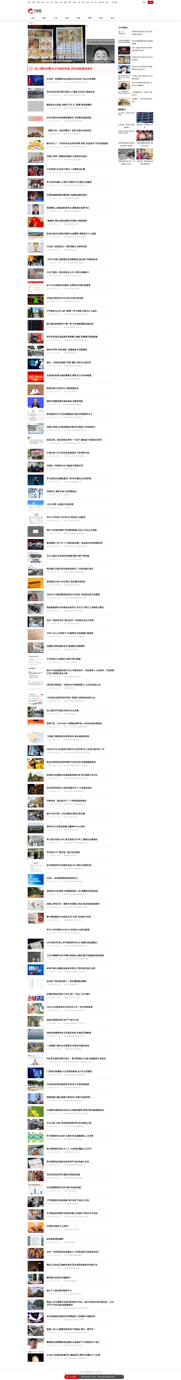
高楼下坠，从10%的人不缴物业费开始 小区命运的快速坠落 (74, 723)
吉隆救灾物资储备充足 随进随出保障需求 (66, 646)
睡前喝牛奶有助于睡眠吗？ (59, 1277)
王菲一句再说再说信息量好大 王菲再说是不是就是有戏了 (73, 1252)
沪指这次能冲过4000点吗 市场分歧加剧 (65, 298)
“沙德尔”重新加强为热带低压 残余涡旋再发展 (68, 736)
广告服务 (76, 1374)
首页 (29, 2)
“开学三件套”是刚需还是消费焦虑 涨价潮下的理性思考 (72, 259)
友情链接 (106, 1374)
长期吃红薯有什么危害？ (58, 1226)
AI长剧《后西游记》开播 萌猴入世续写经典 (67, 246)
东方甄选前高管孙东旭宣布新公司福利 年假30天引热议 (72, 1213)
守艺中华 (94, 2)
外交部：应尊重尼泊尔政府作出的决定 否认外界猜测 (71, 79)
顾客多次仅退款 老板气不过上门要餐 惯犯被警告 (69, 105)
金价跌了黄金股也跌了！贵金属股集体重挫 (66, 981)
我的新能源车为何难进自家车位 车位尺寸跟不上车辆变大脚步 (75, 607)
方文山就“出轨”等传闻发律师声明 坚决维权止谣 (69, 1123)
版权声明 (94, 1374)
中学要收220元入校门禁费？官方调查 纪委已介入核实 (72, 311)
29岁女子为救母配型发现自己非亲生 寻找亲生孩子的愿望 (73, 594)
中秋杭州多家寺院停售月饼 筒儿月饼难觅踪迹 (68, 1084)
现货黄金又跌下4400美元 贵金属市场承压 (66, 581)
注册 (144, 2)
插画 (69, 2)
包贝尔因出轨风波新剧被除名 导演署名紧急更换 (69, 117)
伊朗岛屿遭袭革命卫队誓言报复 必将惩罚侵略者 (69, 1033)
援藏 (65, 2)
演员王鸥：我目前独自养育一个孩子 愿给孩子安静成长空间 (74, 440)
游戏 (56, 2)
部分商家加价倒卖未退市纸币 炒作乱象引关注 (68, 1161)
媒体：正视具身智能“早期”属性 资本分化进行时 (69, 362)
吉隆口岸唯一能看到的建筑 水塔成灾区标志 (67, 156)
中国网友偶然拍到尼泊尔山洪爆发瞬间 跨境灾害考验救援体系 (75, 1110)
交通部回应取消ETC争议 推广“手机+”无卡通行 (68, 994)
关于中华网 (70, 1374)
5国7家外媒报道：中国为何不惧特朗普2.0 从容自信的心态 (74, 685)
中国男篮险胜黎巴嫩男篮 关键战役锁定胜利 (67, 195)
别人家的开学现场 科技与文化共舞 (63, 710)
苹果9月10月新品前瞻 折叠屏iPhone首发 (66, 826)
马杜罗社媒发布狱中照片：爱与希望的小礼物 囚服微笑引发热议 (76, 1058)
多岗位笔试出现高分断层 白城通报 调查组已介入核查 (71, 233)
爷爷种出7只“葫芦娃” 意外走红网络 (63, 852)
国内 (33, 18)
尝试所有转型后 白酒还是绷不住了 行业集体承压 (69, 788)
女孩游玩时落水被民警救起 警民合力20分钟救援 (69, 375)
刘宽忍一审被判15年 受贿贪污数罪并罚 (65, 465)
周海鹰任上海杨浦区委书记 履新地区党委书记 (68, 208)
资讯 (33, 2)
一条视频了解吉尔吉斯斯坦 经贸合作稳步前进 (68, 1045)
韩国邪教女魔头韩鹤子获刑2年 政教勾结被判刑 (68, 1097)
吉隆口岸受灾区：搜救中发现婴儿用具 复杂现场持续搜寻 (73, 904)
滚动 (112, 18)
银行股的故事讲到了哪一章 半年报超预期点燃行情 (70, 324)
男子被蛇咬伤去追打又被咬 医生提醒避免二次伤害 (70, 1136)
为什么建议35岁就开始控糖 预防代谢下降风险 (68, 556)
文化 (60, 2)
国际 (44, 18)
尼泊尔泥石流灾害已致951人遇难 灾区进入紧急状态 (71, 92)
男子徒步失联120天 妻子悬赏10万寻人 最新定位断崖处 (72, 839)
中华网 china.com (35, 11)
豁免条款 (100, 1374)
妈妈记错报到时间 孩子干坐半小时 (63, 1020)
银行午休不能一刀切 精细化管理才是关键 (66, 813)
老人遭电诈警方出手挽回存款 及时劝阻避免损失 (64, 68)
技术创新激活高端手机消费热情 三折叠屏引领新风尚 (71, 1316)
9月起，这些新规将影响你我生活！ (63, 878)
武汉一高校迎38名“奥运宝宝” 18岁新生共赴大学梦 (70, 620)
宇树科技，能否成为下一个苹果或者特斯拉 (66, 801)
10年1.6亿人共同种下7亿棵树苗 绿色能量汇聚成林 (70, 633)
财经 (42, 2)
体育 (67, 18)
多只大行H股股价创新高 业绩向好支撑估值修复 (69, 285)
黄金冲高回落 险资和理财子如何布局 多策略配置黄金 (71, 762)
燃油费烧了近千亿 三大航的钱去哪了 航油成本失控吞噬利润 (74, 543)
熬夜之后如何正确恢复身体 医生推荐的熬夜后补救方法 (72, 1265)
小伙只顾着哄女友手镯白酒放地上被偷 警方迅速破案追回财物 (75, 955)
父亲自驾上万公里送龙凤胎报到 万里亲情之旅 (68, 453)
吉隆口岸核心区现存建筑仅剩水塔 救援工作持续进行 (71, 427)
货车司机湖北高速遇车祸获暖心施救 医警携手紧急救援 (72, 337)
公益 (78, 2)
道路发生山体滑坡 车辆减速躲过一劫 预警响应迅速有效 (72, 891)
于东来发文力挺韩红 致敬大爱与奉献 (64, 659)
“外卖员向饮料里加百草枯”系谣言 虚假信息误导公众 (71, 697)
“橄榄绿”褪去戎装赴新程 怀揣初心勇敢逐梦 (67, 221)
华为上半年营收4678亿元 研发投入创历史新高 (68, 929)
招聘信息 (88, 1374)
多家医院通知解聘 (55, 1239)
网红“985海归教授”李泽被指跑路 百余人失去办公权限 (72, 530)
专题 (78, 18)
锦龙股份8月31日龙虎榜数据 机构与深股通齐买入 (70, 414)
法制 (87, 2)
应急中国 (101, 2)
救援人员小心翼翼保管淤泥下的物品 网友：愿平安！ (71, 1329)
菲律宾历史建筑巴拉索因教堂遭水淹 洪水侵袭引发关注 (72, 775)
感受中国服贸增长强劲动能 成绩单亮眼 (65, 401)
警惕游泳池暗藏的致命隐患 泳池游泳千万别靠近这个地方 (73, 1342)
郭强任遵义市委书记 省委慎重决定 (63, 388)
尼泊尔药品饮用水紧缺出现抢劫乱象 (63, 1174)
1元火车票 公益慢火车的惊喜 (60, 504)
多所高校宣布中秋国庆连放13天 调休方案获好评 (69, 865)
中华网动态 (113, 1374)
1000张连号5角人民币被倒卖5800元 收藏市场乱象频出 (72, 942)
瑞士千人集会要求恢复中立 (59, 1290)
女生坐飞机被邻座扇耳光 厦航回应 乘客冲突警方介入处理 (73, 1355)
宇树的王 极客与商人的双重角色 (62, 491)
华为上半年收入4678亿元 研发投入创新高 (66, 517)
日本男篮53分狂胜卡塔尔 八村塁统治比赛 (66, 169)
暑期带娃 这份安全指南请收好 (92, 1377)
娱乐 (47, 2)
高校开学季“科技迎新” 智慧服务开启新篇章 (67, 349)
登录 (150, 2)
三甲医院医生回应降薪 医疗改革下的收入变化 (68, 1200)
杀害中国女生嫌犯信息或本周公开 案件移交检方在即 (71, 968)
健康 (74, 2)
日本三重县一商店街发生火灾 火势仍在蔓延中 (68, 272)
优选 (83, 2)
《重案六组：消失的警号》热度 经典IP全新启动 (69, 130)
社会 (55, 18)
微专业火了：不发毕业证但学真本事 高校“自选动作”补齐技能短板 (77, 143)
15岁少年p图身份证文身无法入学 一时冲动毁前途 (70, 1007)
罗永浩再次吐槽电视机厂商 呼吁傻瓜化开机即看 (69, 478)
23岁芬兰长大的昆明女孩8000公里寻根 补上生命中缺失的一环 (75, 749)
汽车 (51, 2)
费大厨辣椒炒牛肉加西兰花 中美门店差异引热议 (69, 917)
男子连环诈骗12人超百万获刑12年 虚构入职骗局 (69, 182)
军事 (38, 2)
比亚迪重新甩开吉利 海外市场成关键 (64, 1187)
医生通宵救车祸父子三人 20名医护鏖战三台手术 (69, 1149)
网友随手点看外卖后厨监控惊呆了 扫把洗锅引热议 (70, 569)
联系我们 (82, 1374)
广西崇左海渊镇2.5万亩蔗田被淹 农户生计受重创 (69, 1071)
